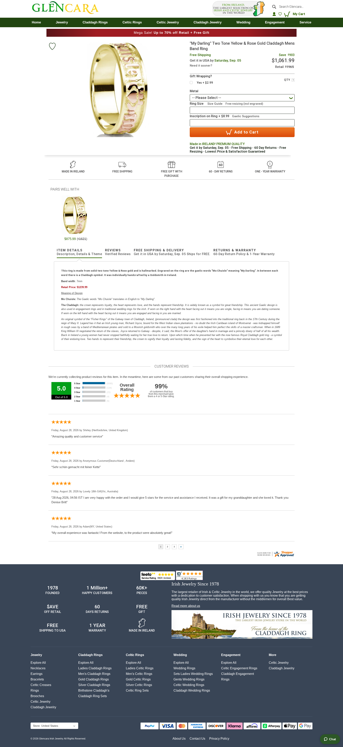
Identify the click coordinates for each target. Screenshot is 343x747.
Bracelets (37, 679)
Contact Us (197, 738)
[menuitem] (36, 22)
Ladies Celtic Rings (139, 668)
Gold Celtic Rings (138, 679)
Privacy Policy (219, 738)
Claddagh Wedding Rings (191, 690)
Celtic (40, 701)
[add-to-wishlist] (52, 46)
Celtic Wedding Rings (188, 685)
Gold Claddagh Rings (93, 679)
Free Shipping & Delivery (172, 252)
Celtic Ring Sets (137, 690)
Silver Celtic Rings (139, 685)
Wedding (180, 655)
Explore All (38, 662)
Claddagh (43, 707)
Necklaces (38, 668)
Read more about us (186, 606)
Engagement (230, 655)
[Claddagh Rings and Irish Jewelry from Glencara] (68, 8)
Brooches (37, 696)
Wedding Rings (184, 668)
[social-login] (274, 14)
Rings (35, 690)
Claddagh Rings (90, 655)
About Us (179, 738)
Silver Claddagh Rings (94, 685)
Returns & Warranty (244, 252)
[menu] (171, 22)
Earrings (36, 673)
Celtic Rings (135, 655)
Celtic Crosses (41, 685)
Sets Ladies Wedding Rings (193, 673)
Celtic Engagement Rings (239, 668)
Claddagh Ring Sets (92, 696)
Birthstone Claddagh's (93, 690)
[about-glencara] (242, 625)
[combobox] (290, 6)
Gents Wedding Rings (188, 679)
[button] (54, 726)
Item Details (79, 252)
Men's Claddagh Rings (94, 673)
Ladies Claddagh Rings (95, 668)
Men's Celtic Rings (139, 673)
